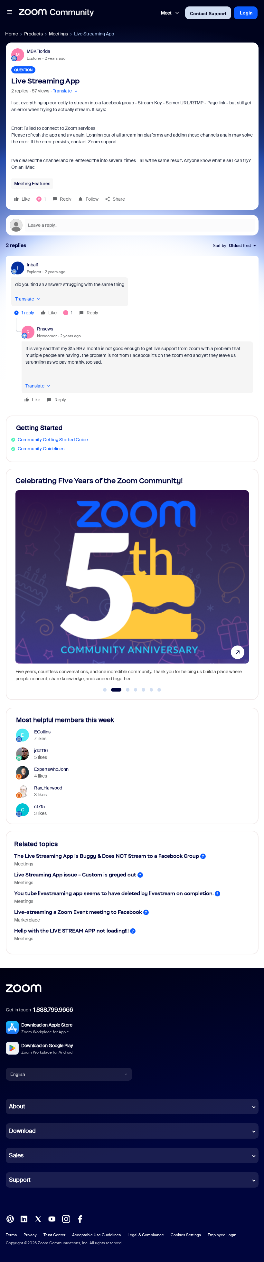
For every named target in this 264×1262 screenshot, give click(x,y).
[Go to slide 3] (124, 690)
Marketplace (27, 920)
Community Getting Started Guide (53, 440)
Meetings (58, 34)
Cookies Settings (186, 1235)
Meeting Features (32, 183)
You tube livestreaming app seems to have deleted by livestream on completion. (113, 893)
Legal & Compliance (145, 1235)
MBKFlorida (38, 51)
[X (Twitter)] (38, 1218)
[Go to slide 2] (113, 690)
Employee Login (222, 1235)
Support (20, 1180)
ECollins (42, 732)
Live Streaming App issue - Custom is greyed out (75, 875)
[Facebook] (80, 1218)
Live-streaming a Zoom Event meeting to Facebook (78, 912)
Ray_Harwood (48, 788)
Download (22, 1131)
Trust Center (54, 1235)
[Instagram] (66, 1218)
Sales (16, 1155)
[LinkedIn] (24, 1218)
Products (33, 34)
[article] (132, 290)
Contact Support (208, 13)
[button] (10, 13)
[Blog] (10, 1218)
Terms (11, 1235)
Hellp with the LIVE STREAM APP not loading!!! (71, 931)
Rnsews (45, 329)
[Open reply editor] (132, 225)
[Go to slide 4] (135, 690)
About (17, 1106)
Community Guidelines (41, 449)
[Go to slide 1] (105, 690)
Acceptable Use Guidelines (96, 1235)
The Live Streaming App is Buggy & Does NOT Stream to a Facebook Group (106, 856)
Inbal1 (32, 265)
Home (11, 34)
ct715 (39, 806)
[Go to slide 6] (151, 690)
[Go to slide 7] (159, 690)
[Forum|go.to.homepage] (56, 13)
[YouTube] (52, 1218)
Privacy (30, 1235)
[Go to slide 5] (143, 690)
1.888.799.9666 (53, 1010)
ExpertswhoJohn (51, 769)
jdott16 (41, 750)
